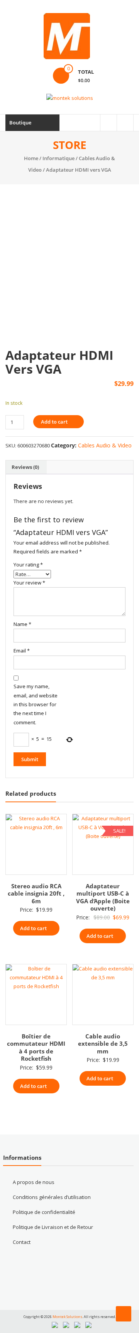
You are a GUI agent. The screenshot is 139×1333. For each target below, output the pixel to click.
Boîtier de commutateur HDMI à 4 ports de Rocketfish (36, 1047)
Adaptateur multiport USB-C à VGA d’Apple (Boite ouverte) (103, 897)
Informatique (58, 158)
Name (22, 624)
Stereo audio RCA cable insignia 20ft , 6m (36, 893)
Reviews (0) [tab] (25, 467)
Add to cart (54, 421)
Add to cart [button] (33, 928)
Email (22, 650)
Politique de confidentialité (44, 1212)
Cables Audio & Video (105, 445)
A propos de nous (33, 1182)
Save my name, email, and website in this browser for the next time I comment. (36, 704)
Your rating (28, 564)
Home (31, 158)
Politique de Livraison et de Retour (53, 1227)
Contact (22, 1242)
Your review (29, 582)
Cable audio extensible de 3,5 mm (103, 1043)
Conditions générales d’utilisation (52, 1197)
